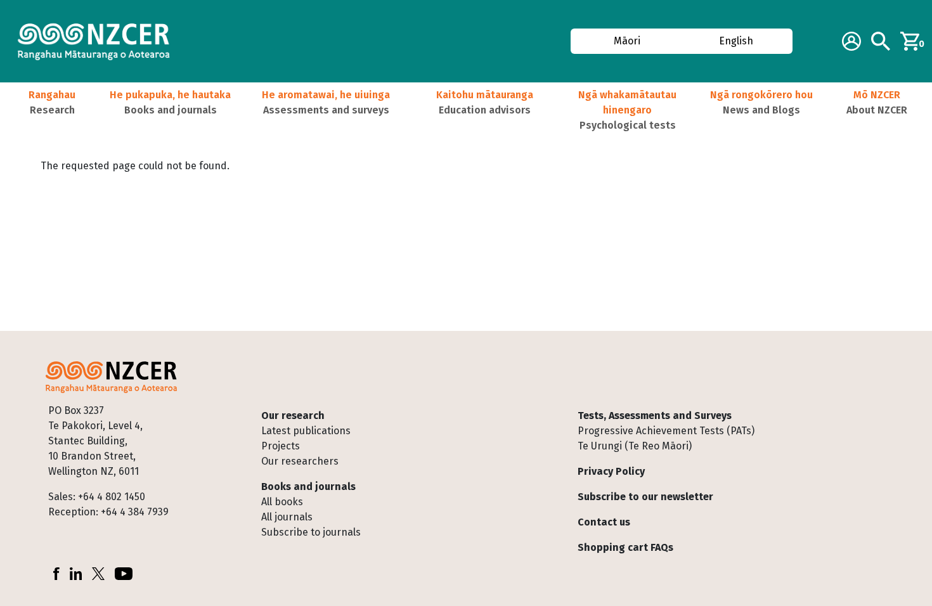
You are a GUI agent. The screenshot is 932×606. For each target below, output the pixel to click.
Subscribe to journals (311, 532)
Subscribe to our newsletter (645, 497)
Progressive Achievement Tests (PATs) (666, 431)
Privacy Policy (611, 471)
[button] (52, 110)
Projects (280, 446)
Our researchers (300, 461)
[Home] (99, 41)
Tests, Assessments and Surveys (655, 415)
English (737, 41)
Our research (293, 415)
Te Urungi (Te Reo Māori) (635, 446)
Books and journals (308, 486)
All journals (287, 517)
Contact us (604, 522)
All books (282, 502)
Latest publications (306, 431)
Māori (626, 41)
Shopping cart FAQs (625, 547)
